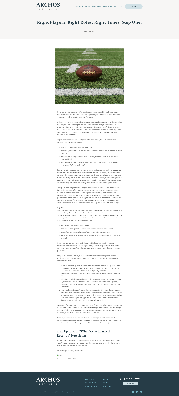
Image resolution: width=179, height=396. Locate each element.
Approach (79, 6)
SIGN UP (130, 383)
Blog (105, 383)
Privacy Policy (60, 392)
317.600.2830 (71, 392)
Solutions (96, 6)
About (106, 379)
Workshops (119, 6)
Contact (134, 6)
